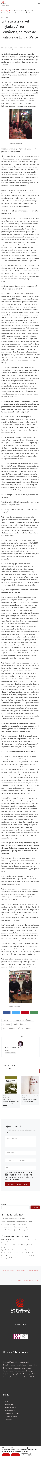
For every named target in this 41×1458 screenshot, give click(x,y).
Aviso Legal (8, 1419)
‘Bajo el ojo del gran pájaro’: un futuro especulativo (15, 1230)
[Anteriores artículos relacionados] (33, 1071)
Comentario (12, 1138)
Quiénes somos (10, 1410)
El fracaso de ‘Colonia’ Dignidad (21, 1250)
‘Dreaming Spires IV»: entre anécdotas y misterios (19, 1377)
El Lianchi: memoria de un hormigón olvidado (14, 1224)
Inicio (2, 11)
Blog (7, 11)
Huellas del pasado (11, 1407)
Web (8, 1168)
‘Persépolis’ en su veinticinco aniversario (13, 1218)
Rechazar (15, 1455)
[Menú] (39, 3)
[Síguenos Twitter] (5, 1199)
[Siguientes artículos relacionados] (37, 1071)
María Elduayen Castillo (11, 47)
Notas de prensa (10, 1404)
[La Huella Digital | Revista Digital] (3, 2)
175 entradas (10, 1052)
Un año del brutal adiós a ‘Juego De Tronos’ (20, 1253)
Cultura (11, 11)
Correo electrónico (16, 1160)
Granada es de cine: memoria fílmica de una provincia (16, 1221)
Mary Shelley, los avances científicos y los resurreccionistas (11, 1101)
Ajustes (25, 1455)
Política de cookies (11, 1416)
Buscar (4, 1204)
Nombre (10, 1153)
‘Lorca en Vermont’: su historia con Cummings (14, 1227)
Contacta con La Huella (12, 1413)
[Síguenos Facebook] (2, 1199)
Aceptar (6, 1455)
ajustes (26, 1451)
